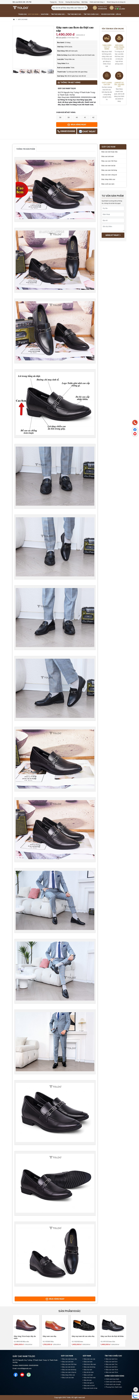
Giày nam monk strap (90, 1388)
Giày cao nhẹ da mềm (51, 1336)
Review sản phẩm (107, 14)
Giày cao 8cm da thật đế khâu (25, 1336)
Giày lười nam (88, 1361)
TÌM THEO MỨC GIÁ (74, 14)
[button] (14, 71)
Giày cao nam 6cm (111, 1361)
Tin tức (61, 2)
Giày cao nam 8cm (111, 1367)
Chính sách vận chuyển (113, 1384)
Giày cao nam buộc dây (109, 152)
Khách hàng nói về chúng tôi (116, 2)
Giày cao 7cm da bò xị (80, 1336)
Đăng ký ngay (112, 235)
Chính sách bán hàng (97, 2)
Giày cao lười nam (107, 156)
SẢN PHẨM (45, 14)
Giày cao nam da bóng (109, 170)
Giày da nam (88, 1380)
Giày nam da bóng (89, 1367)
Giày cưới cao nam (107, 184)
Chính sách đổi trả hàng (113, 1382)
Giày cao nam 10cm (112, 1369)
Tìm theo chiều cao (91, 14)
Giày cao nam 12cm (112, 1372)
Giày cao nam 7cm (111, 1364)
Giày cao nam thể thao (109, 161)
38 (60, 117)
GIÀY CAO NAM (33, 14)
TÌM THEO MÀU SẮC (58, 14)
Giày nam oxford (89, 1385)
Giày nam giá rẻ (89, 1383)
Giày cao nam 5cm (111, 1359)
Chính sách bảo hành (112, 1379)
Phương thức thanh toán (114, 1387)
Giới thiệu (85, 2)
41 (85, 117)
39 (69, 117)
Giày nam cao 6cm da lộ (110, 1336)
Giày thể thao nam (90, 1377)
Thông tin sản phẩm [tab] (25, 149)
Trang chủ (53, 2)
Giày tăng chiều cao (108, 179)
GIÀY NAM (87, 1356)
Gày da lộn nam (89, 1372)
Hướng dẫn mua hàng (72, 2)
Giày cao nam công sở (109, 175)
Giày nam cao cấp (89, 1359)
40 (77, 117)
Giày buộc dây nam (90, 1364)
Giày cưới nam (88, 1375)
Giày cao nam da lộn (108, 165)
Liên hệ (118, 14)
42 (93, 117)
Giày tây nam (88, 1369)
